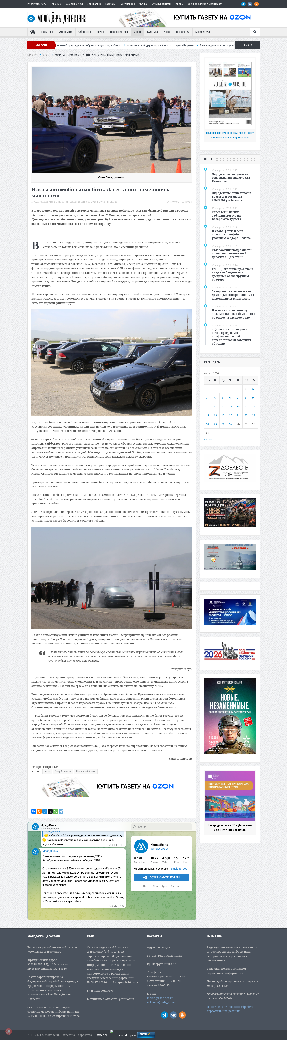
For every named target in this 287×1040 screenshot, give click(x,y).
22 (246, 415)
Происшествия (119, 32)
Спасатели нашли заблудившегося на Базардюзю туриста (226, 215)
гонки (47, 771)
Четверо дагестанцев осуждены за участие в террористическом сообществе (161, 45)
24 (207, 424)
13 (230, 406)
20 (230, 415)
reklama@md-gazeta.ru (163, 1002)
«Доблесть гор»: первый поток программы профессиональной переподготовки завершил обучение (231, 336)
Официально (94, 3)
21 (238, 415)
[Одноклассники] (39, 811)
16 (253, 406)
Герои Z (179, 3)
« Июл (208, 439)
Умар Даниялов (58, 201)
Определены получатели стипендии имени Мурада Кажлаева (231, 177)
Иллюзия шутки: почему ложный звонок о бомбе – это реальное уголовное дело (233, 313)
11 (215, 406)
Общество (84, 32)
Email (188, 202)
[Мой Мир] (44, 811)
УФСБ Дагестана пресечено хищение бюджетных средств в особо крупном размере (232, 274)
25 (215, 424)
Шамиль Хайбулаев (85, 771)
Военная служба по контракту (205, 3)
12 (223, 406)
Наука (100, 32)
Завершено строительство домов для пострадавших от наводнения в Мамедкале (233, 294)
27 (230, 424)
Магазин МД (202, 32)
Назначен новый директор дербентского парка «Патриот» (76, 45)
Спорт (137, 32)
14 (238, 406)
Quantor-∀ (100, 1035)
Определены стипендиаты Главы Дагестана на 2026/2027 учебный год (231, 196)
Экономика (65, 32)
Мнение (56, 3)
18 (215, 415)
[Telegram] (61, 811)
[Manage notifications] (8, 1031)
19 (223, 415)
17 (207, 415)
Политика (47, 32)
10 (207, 406)
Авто (167, 32)
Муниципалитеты (161, 3)
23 (253, 415)
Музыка (143, 3)
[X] (50, 811)
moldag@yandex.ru (160, 998)
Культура (152, 32)
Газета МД (111, 3)
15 (246, 406)
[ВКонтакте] (33, 811)
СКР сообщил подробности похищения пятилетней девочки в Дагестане (231, 253)
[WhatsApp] (55, 811)
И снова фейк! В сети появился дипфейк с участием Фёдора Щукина (231, 234)
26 (223, 424)
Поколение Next (74, 3)
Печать (174, 202)
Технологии (182, 32)
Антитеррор (128, 3)
